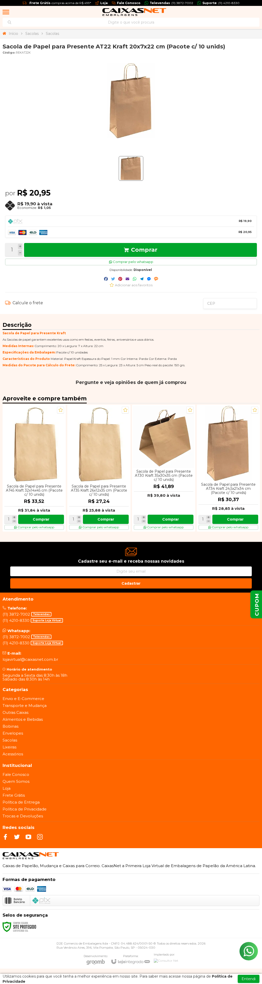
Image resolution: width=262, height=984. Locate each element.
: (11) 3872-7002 (171, 3)
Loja (6, 788)
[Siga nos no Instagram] (40, 837)
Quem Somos (16, 781)
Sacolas (32, 33)
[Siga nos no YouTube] (28, 837)
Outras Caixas (15, 712)
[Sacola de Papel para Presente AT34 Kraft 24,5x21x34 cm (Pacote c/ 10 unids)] (228, 468)
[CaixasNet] (134, 12)
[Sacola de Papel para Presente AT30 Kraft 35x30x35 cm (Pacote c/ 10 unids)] (163, 468)
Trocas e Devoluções (23, 816)
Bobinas (10, 726)
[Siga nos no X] (17, 837)
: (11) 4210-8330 (220, 3)
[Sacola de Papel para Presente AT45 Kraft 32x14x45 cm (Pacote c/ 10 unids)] (34, 468)
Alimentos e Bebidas (23, 719)
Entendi (249, 979)
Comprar (144, 249)
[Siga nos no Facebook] (5, 837)
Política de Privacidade (25, 809)
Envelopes (13, 733)
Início (13, 33)
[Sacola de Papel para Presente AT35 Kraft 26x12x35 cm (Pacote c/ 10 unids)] (99, 468)
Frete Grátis (14, 795)
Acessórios (13, 754)
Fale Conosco (16, 774)
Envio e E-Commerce (23, 698)
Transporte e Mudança (25, 705)
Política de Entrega (21, 802)
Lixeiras (9, 747)
